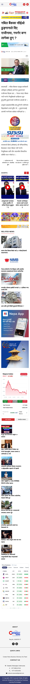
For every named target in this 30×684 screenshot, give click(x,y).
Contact (5, 656)
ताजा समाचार (8, 419)
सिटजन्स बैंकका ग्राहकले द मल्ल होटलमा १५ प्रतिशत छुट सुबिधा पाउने (22, 162)
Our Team (24, 656)
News (9, 656)
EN (24, 4)
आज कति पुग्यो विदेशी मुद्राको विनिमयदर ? (12, 306)
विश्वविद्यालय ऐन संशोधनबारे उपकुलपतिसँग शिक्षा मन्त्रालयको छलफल (9, 557)
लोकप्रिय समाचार (22, 419)
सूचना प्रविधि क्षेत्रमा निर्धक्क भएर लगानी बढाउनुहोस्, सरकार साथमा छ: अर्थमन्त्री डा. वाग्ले (10, 452)
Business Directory (16, 656)
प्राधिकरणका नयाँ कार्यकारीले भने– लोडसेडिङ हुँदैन (8, 162)
